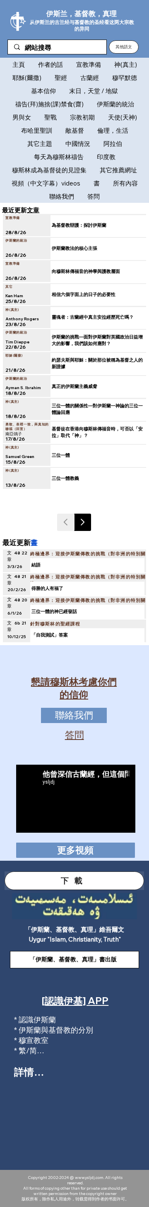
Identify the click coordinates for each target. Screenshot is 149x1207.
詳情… (29, 1072)
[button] (124, 47)
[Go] (82, 522)
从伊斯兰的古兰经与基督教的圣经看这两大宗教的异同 (82, 25)
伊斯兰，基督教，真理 (81, 13)
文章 (33, 210)
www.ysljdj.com (89, 1177)
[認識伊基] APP (75, 1001)
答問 (74, 735)
